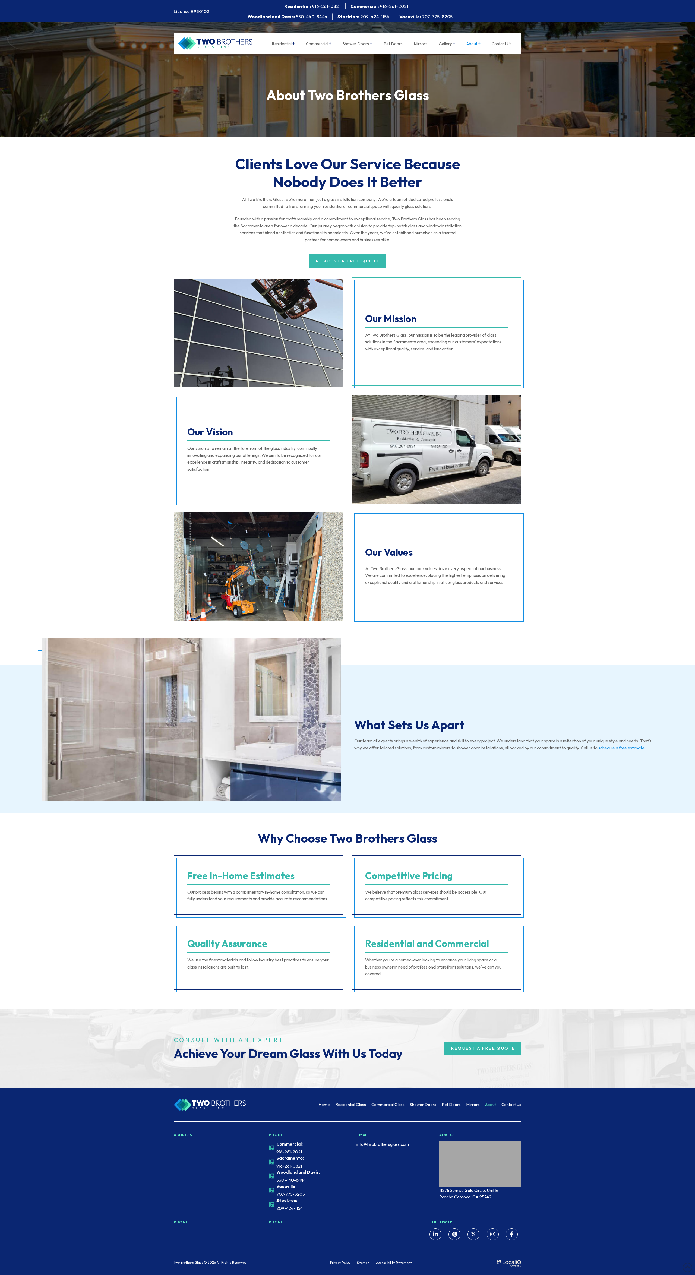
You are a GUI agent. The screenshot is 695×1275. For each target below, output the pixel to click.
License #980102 (191, 11)
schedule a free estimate (621, 748)
